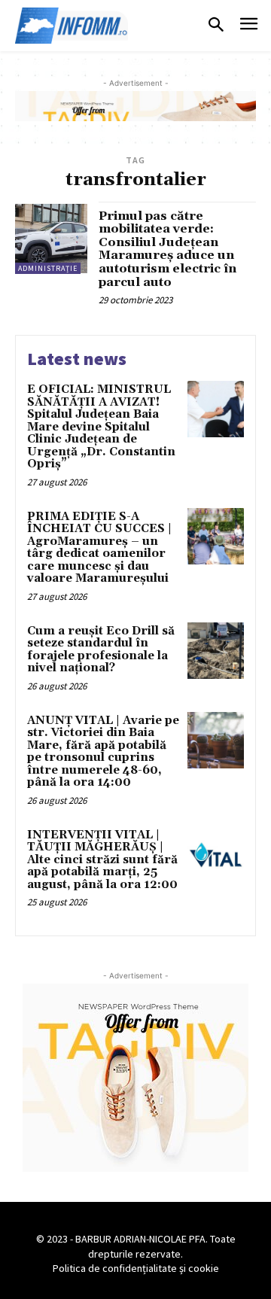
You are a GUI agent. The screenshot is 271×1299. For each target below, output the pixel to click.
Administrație (48, 268)
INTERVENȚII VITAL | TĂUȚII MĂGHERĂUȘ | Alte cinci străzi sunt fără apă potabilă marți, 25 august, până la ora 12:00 (102, 860)
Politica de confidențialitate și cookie (136, 1268)
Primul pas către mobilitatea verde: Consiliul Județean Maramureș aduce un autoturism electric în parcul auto (167, 249)
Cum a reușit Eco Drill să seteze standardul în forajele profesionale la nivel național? (101, 650)
